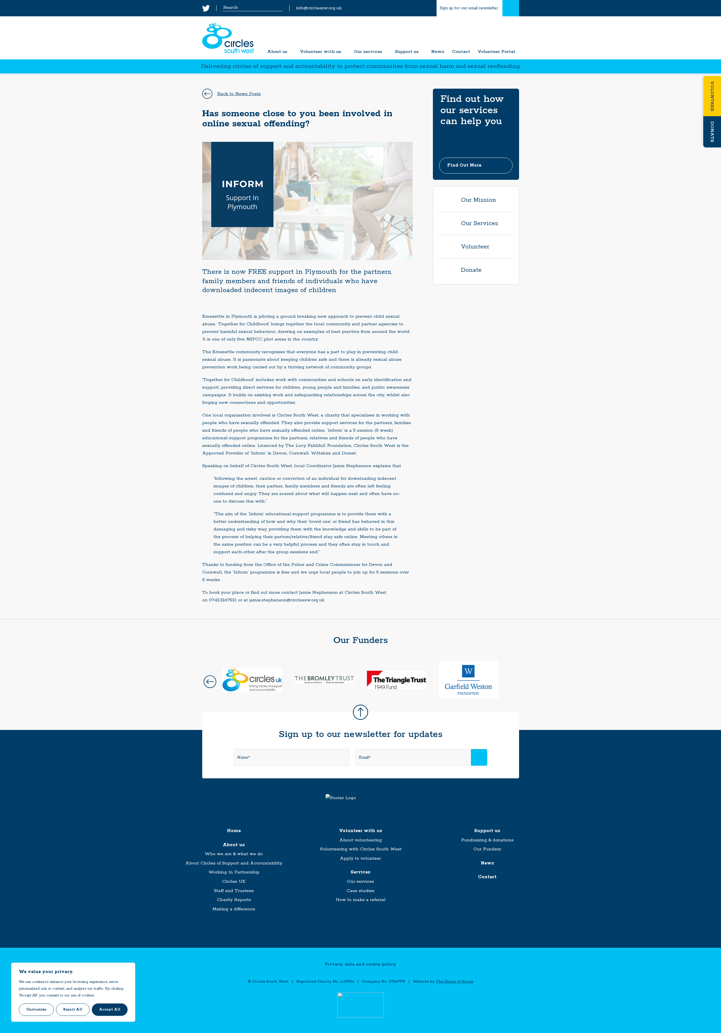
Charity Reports (234, 900)
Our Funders (487, 849)
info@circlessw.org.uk (319, 8)
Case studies (360, 891)
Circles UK (233, 881)
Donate (712, 131)
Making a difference (233, 909)
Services (360, 872)
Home (234, 831)
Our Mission (478, 200)
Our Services (479, 223)
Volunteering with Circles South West (360, 849)
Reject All (72, 1009)
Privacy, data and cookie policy (360, 964)
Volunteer (712, 96)
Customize (36, 1009)
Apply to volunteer (360, 858)
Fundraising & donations (487, 840)
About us (277, 52)
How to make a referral (361, 900)
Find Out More (464, 165)
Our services (368, 52)
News (437, 52)
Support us (407, 52)
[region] (73, 992)
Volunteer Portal (496, 52)
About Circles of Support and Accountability (233, 863)
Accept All (109, 1009)
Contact (461, 52)
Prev (210, 681)
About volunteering (360, 840)
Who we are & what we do (234, 854)
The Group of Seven (454, 981)
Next (511, 681)
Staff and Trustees (234, 891)
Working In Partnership (233, 872)
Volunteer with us (320, 52)
